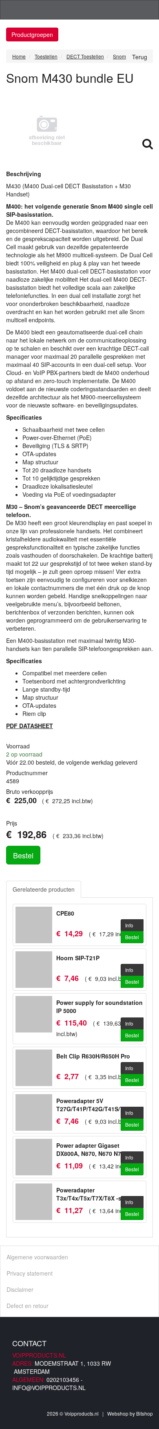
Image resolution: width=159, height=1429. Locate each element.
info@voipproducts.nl (49, 1388)
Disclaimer (20, 1289)
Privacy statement (30, 1273)
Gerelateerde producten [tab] (44, 889)
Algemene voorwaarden (37, 1257)
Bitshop (144, 1413)
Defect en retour (28, 1306)
